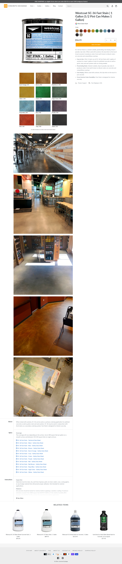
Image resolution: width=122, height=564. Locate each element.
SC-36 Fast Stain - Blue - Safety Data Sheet (30, 445)
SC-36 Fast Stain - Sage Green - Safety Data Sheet (32, 469)
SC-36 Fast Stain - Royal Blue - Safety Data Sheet (32, 467)
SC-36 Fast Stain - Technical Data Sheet (29, 440)
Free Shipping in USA (96, 83)
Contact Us (66, 550)
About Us (56, 550)
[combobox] (88, 6)
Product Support (82, 83)
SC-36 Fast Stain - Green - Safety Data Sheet (31, 456)
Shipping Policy (90, 550)
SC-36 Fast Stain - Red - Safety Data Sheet (30, 461)
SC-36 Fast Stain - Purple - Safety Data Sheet (31, 459)
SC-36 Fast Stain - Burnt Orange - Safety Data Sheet (33, 451)
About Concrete (40, 550)
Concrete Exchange (63, 561)
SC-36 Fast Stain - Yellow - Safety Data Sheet (31, 472)
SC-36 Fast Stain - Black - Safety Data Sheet (30, 443)
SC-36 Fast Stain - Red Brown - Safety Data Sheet (32, 464)
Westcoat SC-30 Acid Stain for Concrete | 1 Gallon (75, 534)
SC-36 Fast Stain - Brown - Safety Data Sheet (31, 448)
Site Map (29, 550)
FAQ (49, 550)
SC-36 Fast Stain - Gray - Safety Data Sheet (30, 453)
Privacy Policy (78, 550)
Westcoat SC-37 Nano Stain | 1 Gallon (47, 534)
